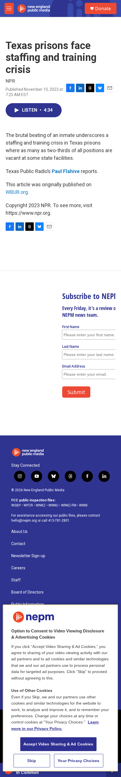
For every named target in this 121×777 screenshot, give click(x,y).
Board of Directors (27, 592)
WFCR (28, 505)
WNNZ (41, 505)
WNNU (53, 505)
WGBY (16, 505)
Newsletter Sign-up (28, 556)
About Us (19, 532)
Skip (31, 760)
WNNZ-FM (68, 505)
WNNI (83, 505)
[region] (60, 688)
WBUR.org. (17, 192)
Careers (18, 568)
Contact (18, 544)
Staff (16, 580)
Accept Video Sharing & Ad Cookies (58, 744)
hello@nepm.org (24, 521)
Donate (103, 8)
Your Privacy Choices (78, 760)
